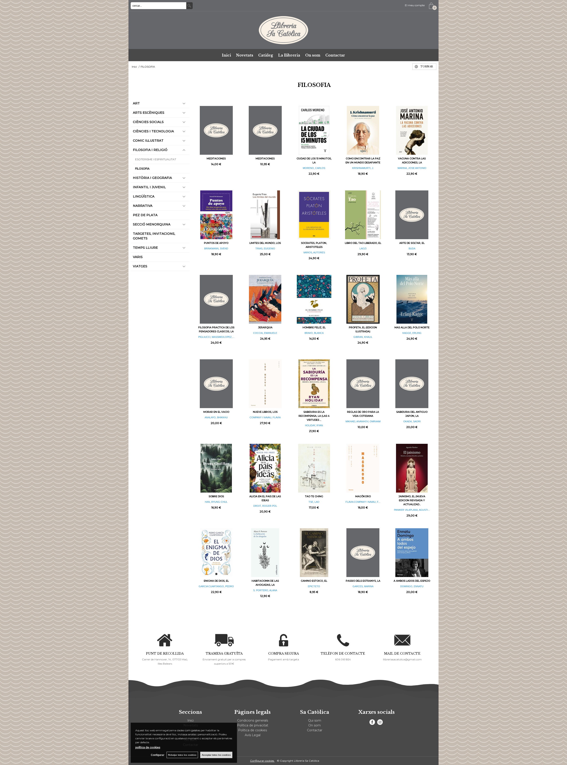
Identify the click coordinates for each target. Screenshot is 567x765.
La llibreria (289, 55)
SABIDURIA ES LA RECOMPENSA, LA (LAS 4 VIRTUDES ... (314, 415)
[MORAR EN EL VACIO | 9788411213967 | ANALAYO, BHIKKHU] (216, 383)
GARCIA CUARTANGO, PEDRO (216, 586)
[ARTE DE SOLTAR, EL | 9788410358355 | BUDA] (412, 214)
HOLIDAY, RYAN (314, 425)
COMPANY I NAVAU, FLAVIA (265, 417)
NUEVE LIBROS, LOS (265, 411)
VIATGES (140, 266)
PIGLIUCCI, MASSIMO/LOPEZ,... (216, 337)
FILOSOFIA (142, 168)
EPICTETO (314, 586)
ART (136, 103)
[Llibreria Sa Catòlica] (283, 30)
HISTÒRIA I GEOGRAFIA (152, 178)
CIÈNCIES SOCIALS (148, 122)
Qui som (314, 720)
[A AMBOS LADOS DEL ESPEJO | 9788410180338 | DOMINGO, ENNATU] (412, 552)
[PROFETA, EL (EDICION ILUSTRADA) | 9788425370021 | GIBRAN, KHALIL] (363, 299)
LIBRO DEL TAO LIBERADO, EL (363, 243)
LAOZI (363, 248)
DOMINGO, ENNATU (411, 586)
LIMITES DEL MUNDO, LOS (265, 243)
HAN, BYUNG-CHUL (216, 502)
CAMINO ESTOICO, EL (314, 580)
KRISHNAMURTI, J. (363, 168)
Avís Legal (252, 735)
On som (312, 55)
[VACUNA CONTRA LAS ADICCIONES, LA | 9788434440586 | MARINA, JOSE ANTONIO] (412, 130)
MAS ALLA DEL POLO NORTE (411, 327)
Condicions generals (252, 720)
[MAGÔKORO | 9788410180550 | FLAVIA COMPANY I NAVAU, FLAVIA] (363, 468)
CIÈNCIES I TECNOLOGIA (153, 131)
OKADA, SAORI (412, 421)
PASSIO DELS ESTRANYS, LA (363, 580)
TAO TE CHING (314, 496)
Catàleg (265, 55)
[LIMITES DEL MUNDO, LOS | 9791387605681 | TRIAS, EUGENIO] (265, 214)
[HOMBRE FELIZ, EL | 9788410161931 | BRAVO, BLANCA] (314, 299)
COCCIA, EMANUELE (265, 333)
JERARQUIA (265, 327)
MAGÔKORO (363, 496)
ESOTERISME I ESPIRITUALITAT (155, 159)
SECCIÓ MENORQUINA (151, 224)
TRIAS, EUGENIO (265, 248)
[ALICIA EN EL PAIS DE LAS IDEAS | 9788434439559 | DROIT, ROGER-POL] (265, 468)
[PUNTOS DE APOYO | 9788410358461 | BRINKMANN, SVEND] (216, 214)
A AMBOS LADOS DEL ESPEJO (412, 580)
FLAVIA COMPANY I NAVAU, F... (363, 502)
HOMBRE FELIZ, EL (314, 327)
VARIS (138, 257)
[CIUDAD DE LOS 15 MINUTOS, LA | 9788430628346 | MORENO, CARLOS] (314, 130)
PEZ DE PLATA (145, 215)
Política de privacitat (252, 725)
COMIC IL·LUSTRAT (148, 141)
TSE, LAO (314, 502)
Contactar (335, 55)
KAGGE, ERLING (411, 333)
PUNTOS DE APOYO (216, 243)
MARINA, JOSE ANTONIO (412, 168)
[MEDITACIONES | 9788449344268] (216, 130)
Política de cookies (252, 730)
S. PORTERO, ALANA (265, 590)
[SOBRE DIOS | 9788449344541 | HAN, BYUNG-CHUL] (216, 468)
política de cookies (147, 747)
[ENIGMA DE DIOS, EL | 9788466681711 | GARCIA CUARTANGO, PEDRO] (216, 552)
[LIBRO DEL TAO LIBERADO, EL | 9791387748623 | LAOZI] (363, 214)
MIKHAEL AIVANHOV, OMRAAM (363, 421)
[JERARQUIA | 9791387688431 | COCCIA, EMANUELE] (265, 299)
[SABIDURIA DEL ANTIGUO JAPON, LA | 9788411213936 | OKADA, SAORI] (412, 383)
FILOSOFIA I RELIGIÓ (150, 150)
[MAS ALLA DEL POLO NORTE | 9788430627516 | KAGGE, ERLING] (412, 299)
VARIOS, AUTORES (314, 252)
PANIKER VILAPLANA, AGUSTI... (412, 510)
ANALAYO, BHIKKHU (216, 417)
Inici (226, 55)
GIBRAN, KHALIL (362, 337)
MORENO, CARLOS (314, 168)
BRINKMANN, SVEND (216, 248)
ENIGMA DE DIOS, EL (216, 580)
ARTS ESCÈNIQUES (148, 113)
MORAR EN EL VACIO (216, 411)
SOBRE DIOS (216, 496)
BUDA (412, 248)
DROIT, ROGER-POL (265, 506)
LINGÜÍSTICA (143, 196)
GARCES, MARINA (363, 586)
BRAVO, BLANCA (314, 333)
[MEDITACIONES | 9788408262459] (265, 130)
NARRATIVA (142, 206)
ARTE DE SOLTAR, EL (412, 243)
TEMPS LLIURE (145, 248)
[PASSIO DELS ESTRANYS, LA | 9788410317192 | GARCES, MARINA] (363, 552)
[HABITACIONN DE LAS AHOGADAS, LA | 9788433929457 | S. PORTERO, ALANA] (265, 552)
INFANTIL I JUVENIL (149, 187)
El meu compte (415, 5)
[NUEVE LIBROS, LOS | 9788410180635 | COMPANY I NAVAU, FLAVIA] (265, 383)
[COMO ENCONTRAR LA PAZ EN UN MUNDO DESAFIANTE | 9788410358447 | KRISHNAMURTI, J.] (363, 130)
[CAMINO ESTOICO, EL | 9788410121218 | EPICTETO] (314, 552)
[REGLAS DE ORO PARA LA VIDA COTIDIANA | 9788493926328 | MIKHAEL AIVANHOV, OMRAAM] (363, 383)
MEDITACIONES (216, 158)
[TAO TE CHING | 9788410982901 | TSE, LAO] (314, 468)
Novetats (244, 55)
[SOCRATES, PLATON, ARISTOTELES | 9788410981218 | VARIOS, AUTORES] (314, 214)
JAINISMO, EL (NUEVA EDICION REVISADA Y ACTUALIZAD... (411, 500)
